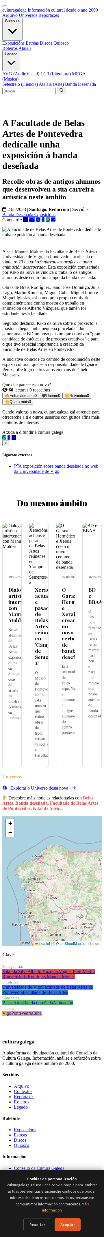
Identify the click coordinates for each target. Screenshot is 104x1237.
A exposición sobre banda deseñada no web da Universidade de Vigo (56, 469)
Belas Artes (12, 1002)
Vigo (6, 1013)
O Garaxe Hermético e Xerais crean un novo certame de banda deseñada (75, 623)
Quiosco (61, 43)
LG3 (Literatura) (55, 73)
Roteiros (10, 48)
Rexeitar (37, 1224)
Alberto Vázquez (43, 971)
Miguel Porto (71, 971)
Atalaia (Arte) (51, 84)
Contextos (23, 1091)
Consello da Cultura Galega (39, 1168)
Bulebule (12, 21)
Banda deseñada (38, 1002)
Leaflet (44, 943)
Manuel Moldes (61, 976)
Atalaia (24, 48)
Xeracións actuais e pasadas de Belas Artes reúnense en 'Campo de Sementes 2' (47, 626)
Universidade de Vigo (22, 987)
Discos (46, 43)
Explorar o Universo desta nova (39, 788)
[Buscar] (61, 90)
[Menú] (4, 6)
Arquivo (10, 15)
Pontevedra (21, 1013)
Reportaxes (48, 15)
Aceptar (67, 1224)
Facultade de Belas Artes (45, 992)
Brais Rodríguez (32, 976)
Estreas (32, 43)
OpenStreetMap (68, 943)
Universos (28, 15)
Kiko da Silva (14, 971)
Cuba (37, 1013)
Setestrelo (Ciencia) (20, 84)
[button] (10, 823)
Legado (11, 54)
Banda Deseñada (80, 84)
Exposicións (13, 43)
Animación (63, 1002)
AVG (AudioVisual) (20, 73)
